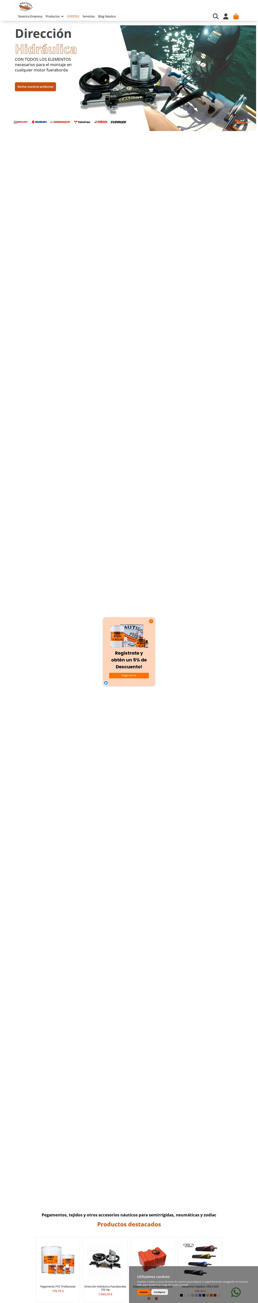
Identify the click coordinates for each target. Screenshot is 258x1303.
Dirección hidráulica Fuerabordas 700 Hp (105, 1288)
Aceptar (144, 1292)
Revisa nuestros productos (35, 86)
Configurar (159, 1292)
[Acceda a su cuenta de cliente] (226, 16)
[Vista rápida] (77, 1242)
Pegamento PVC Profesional (57, 1286)
